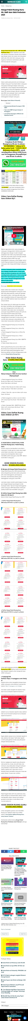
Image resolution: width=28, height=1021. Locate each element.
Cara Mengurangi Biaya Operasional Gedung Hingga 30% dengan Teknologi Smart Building (13, 991)
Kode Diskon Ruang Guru (13, 354)
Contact (11, 1012)
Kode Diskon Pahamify (14, 100)
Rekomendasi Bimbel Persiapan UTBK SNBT (14, 107)
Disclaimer (14, 1014)
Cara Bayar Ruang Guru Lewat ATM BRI (6, 918)
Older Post (23, 934)
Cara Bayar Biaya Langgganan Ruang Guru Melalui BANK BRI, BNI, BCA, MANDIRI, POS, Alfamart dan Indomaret (20, 871)
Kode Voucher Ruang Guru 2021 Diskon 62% (20, 918)
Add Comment (17, 18)
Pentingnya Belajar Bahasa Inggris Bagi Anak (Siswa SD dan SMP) (6, 868)
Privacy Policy (19, 1012)
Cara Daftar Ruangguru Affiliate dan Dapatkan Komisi (13, 114)
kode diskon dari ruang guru (14, 286)
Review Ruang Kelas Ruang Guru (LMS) (19, 904)
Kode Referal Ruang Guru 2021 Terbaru (6, 904)
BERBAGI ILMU (14, 2)
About (5, 1012)
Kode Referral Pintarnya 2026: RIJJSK (14, 962)
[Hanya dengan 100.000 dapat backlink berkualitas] (12, 956)
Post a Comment (6, 929)
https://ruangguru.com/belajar (13, 686)
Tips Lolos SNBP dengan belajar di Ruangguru (13, 110)
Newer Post (5, 934)
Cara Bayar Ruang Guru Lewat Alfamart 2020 (6, 889)
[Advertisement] (14, 34)
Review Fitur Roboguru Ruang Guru (20, 888)
